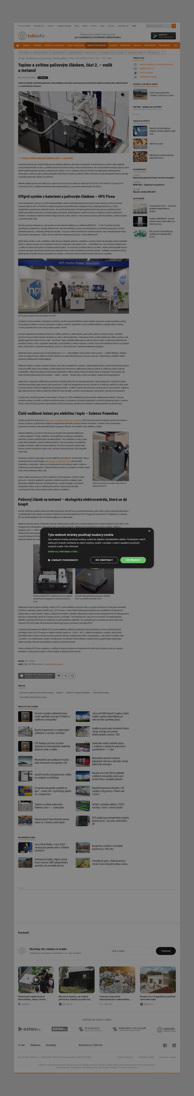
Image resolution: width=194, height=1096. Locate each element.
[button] (97, 551)
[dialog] (97, 548)
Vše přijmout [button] (133, 560)
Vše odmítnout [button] (104, 560)
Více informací (71, 546)
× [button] (149, 531)
